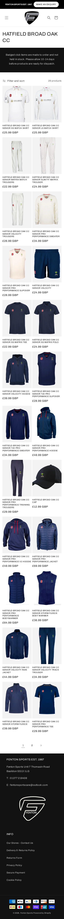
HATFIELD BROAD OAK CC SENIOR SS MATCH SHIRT (15, 126)
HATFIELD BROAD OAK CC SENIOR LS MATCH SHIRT (45, 126)
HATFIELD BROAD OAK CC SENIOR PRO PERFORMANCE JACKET (45, 559)
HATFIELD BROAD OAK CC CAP (45, 501)
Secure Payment (16, 872)
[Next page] (40, 745)
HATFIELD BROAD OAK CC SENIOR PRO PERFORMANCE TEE (45, 724)
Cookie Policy (14, 880)
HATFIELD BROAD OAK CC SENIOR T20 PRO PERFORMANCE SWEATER (16, 448)
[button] (6, 17)
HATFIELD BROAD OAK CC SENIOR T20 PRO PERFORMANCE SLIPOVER (46, 393)
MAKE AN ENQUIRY (46, 4)
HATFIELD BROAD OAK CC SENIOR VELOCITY (45, 286)
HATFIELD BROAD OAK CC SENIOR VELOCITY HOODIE (16, 392)
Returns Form (14, 858)
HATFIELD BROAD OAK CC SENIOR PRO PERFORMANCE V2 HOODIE (16, 559)
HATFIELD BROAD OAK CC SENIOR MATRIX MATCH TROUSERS (15, 179)
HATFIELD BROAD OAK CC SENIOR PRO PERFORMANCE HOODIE (45, 448)
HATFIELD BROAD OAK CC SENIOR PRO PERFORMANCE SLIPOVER (16, 288)
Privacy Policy (14, 865)
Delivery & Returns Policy (21, 850)
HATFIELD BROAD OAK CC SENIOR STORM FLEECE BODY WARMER (45, 613)
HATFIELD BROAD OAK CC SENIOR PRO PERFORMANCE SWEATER (46, 234)
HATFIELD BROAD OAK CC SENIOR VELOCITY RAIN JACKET (15, 670)
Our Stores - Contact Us (20, 843)
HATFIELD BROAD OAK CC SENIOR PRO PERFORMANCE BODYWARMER (15, 614)
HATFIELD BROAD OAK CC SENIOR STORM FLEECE (15, 722)
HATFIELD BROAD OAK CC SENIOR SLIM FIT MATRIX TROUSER (45, 179)
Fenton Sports (26, 913)
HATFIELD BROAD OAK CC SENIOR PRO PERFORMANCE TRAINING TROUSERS (16, 504)
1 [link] (23, 745)
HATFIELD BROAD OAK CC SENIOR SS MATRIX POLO (45, 341)
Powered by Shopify (42, 913)
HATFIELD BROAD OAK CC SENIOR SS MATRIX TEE (15, 341)
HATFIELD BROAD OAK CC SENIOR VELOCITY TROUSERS (15, 234)
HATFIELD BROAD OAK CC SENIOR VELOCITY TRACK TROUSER (45, 670)
